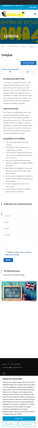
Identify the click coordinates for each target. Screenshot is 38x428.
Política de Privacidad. (12, 255)
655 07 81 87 (19, 5)
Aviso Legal (25, 252)
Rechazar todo (27, 424)
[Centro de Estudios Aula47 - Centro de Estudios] (13, 14)
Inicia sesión (32, 7)
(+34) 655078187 (15, 364)
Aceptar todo (19, 418)
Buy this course (28, 63)
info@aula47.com (8, 5)
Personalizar (9, 424)
